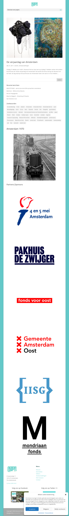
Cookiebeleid (41, 513)
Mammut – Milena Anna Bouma (15, 91)
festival (36, 109)
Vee (11, 123)
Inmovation (17, 513)
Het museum (40, 478)
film (40, 109)
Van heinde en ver (12, 99)
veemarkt (16, 123)
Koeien (8, 115)
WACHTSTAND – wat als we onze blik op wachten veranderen (24, 88)
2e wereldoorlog (11, 107)
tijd (8, 123)
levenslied (36, 115)
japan (56, 112)
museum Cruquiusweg (12, 117)
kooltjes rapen (25, 115)
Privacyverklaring (49, 513)
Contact (38, 480)
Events (16, 65)
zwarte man (22, 123)
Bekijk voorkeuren (60, 509)
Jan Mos (51, 112)
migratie (48, 115)
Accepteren (32, 509)
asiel (55, 107)
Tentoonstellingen (41, 476)
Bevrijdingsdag (10, 109)
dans (26, 109)
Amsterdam (29, 107)
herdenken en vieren (12, 112)
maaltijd (42, 115)
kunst (31, 115)
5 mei (18, 107)
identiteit (21, 112)
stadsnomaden (48, 120)
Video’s (38, 474)
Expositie (31, 109)
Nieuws (38, 470)
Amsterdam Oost (37, 107)
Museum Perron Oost (24, 117)
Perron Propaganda (12, 93)
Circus (21, 109)
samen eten (33, 120)
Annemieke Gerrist (47, 107)
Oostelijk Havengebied (42, 117)
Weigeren (46, 509)
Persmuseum (10, 120)
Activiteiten (39, 472)
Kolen (13, 115)
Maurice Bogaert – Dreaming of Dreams (18, 96)
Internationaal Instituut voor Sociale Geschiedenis (36, 112)
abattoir (23, 107)
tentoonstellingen (24, 65)
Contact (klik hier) (11, 483)
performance (52, 117)
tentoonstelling (57, 120)
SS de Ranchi (40, 120)
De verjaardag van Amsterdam (22, 62)
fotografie (45, 109)
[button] (65, 494)
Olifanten (33, 117)
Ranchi (26, 120)
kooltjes (18, 115)
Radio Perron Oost (19, 120)
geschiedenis (52, 109)
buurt (17, 109)
